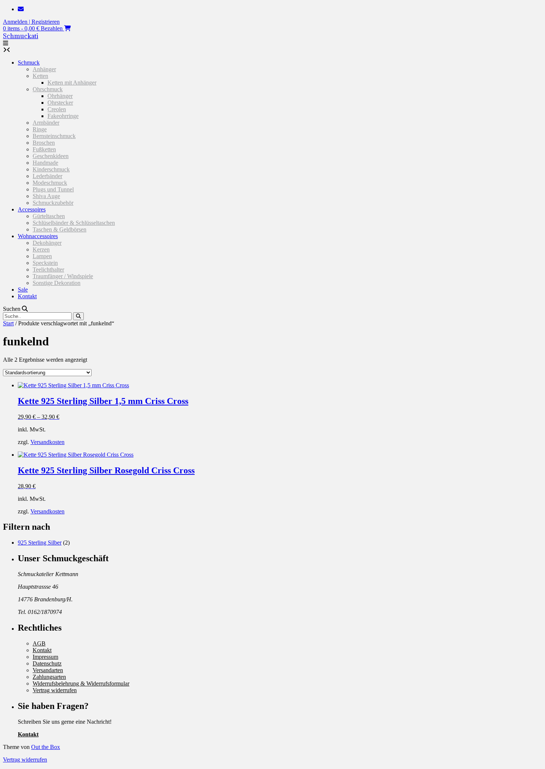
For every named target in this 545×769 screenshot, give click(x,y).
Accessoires (32, 209)
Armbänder (46, 122)
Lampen (42, 256)
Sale (23, 289)
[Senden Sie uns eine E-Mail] (21, 9)
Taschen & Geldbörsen (59, 229)
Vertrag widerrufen (55, 690)
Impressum (45, 657)
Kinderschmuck (51, 169)
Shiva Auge (46, 196)
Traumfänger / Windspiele (63, 276)
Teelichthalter (48, 269)
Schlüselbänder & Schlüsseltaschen (74, 223)
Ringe (40, 129)
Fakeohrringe (63, 116)
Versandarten (48, 670)
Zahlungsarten (49, 677)
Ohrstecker (60, 102)
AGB (39, 643)
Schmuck (29, 62)
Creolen (56, 109)
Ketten (40, 76)
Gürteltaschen (49, 216)
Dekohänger (47, 243)
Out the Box (45, 747)
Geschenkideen (51, 156)
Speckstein (45, 263)
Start (8, 323)
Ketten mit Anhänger (71, 82)
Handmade (45, 163)
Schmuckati (20, 36)
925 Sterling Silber (40, 542)
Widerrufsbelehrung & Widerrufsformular (81, 683)
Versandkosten (47, 442)
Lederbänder (47, 176)
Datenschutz (47, 663)
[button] (5, 43)
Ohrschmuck (48, 89)
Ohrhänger (60, 96)
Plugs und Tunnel (53, 189)
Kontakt (27, 296)
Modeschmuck (50, 183)
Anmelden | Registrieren (31, 22)
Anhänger (44, 69)
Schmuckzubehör (53, 203)
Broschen (44, 142)
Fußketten (44, 149)
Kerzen (41, 249)
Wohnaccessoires (38, 236)
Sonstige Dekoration (56, 283)
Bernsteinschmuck (54, 136)
